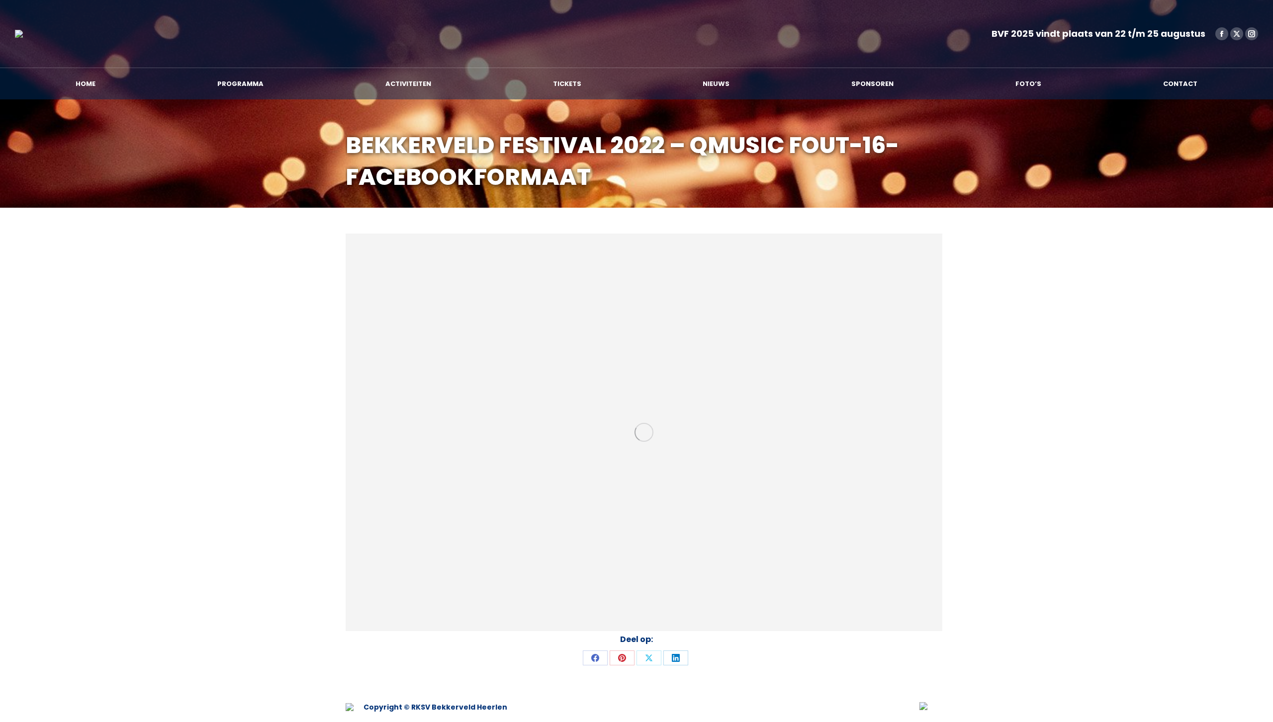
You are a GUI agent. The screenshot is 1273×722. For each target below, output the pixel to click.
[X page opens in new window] (1236, 33)
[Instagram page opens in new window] (1251, 33)
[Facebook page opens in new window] (1221, 33)
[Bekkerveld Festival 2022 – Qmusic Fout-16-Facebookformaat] (644, 432)
